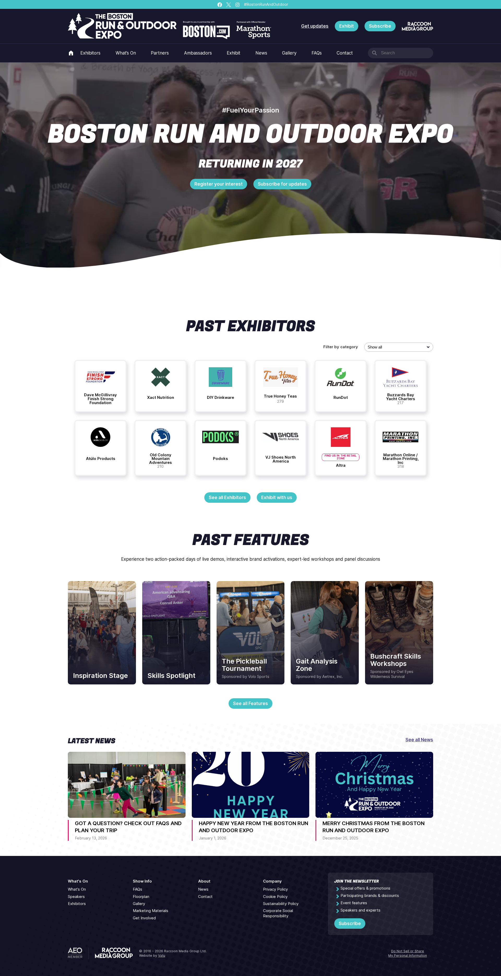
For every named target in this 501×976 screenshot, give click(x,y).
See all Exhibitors (227, 497)
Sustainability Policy (281, 903)
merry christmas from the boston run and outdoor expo (374, 826)
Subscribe (380, 26)
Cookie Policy (275, 896)
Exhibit (346, 26)
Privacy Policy (275, 889)
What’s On (126, 53)
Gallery (289, 53)
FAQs (317, 53)
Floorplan (141, 896)
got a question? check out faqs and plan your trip (128, 826)
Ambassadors (198, 53)
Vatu (161, 955)
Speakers (76, 896)
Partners (160, 53)
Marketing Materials (150, 910)
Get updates (315, 26)
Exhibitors (90, 53)
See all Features (250, 703)
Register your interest (218, 184)
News (261, 53)
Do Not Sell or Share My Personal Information (407, 953)
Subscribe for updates (282, 184)
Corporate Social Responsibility (278, 913)
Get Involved (144, 918)
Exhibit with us (276, 497)
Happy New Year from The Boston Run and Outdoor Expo (253, 826)
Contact (345, 53)
